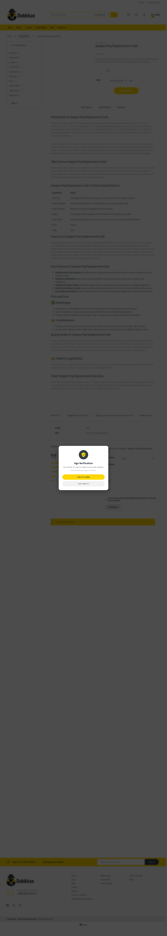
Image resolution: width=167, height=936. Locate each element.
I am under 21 (83, 483)
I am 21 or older (83, 477)
